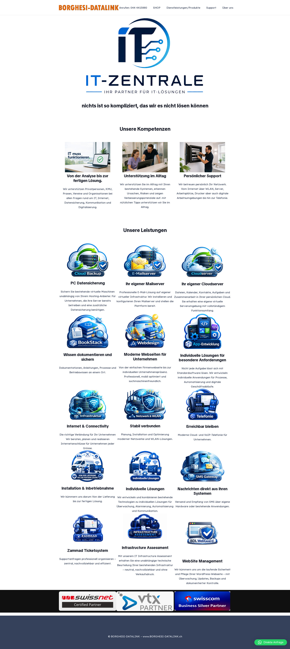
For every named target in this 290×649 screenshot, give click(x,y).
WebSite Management (202, 561)
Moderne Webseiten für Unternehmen (145, 357)
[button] (202, 7)
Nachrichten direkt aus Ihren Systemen (202, 491)
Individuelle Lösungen (145, 488)
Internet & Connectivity (88, 426)
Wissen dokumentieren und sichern (87, 357)
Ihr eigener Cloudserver (202, 283)
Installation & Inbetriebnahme (87, 488)
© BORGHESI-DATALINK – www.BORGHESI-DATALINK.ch (145, 636)
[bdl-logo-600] (89, 7)
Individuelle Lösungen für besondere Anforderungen (202, 358)
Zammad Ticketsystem (87, 550)
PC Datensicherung (88, 283)
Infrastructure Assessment (145, 547)
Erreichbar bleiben (202, 426)
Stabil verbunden (145, 426)
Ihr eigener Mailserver (145, 283)
